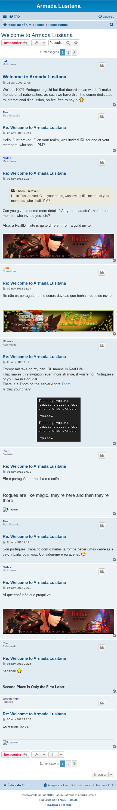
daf (5, 61)
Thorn (6, 112)
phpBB (47, 794)
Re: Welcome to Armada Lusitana (34, 127)
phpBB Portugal (68, 799)
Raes (6, 450)
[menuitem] (14, 16)
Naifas (7, 157)
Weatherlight (11, 698)
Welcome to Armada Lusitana (37, 35)
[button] (74, 52)
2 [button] (68, 52)
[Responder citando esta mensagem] (101, 65)
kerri (6, 267)
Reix (6, 643)
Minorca (8, 341)
